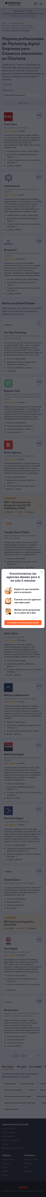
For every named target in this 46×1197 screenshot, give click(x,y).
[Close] (42, 572)
